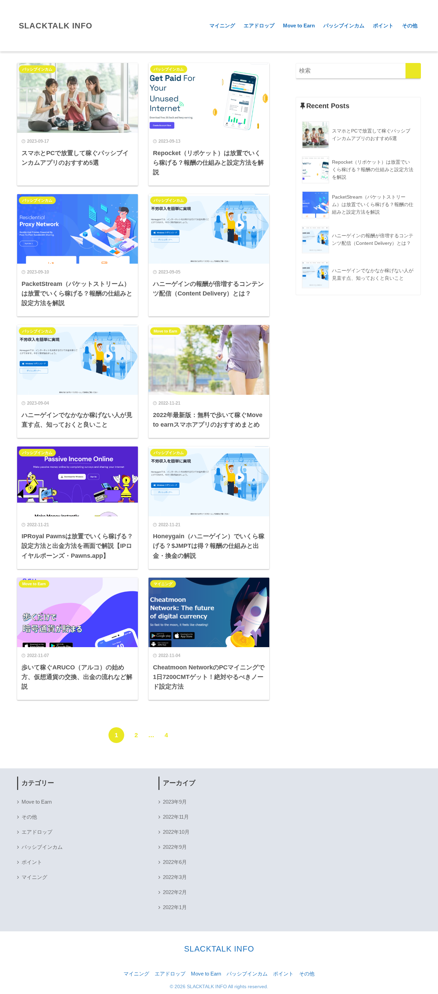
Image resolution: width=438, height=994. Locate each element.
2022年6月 (175, 862)
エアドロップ (259, 25)
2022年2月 (175, 892)
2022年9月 (175, 847)
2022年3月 (175, 877)
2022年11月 (176, 817)
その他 (409, 25)
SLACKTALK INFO (55, 25)
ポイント (383, 25)
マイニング (222, 25)
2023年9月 (175, 802)
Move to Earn (299, 25)
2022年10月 (176, 832)
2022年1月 (175, 907)
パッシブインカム (343, 25)
